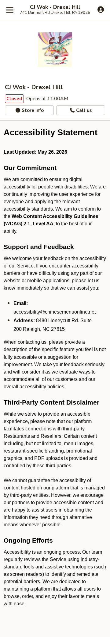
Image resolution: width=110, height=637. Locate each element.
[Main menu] (10, 10)
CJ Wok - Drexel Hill (55, 7)
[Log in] (101, 9)
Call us (83, 110)
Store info (32, 110)
